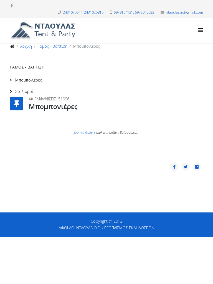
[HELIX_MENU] (200, 30)
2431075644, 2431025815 (83, 12)
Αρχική (26, 46)
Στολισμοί (23, 91)
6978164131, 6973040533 (134, 12)
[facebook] (12, 5)
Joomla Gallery (84, 132)
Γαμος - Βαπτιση (52, 46)
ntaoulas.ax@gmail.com (184, 12)
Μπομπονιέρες (28, 80)
